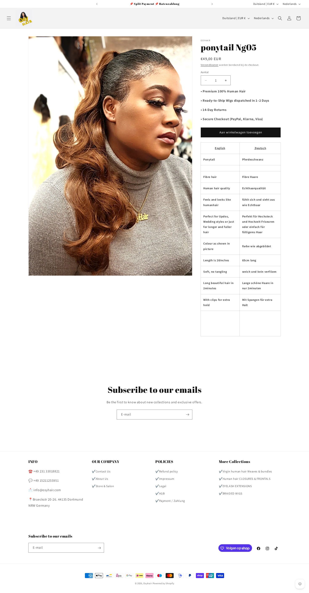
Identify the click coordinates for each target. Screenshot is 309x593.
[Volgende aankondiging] (212, 4)
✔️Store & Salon (103, 486)
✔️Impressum (164, 479)
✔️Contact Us (101, 471)
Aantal (205, 72)
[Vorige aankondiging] (97, 4)
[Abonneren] (187, 414)
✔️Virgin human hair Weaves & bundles (245, 471)
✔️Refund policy (166, 471)
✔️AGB (160, 493)
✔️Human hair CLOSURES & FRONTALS (245, 479)
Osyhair (147, 583)
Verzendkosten (209, 64)
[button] (8, 18)
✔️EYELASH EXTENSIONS (235, 486)
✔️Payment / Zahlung (170, 501)
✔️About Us (100, 479)
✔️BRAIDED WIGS (230, 493)
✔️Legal (160, 486)
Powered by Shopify (163, 583)
